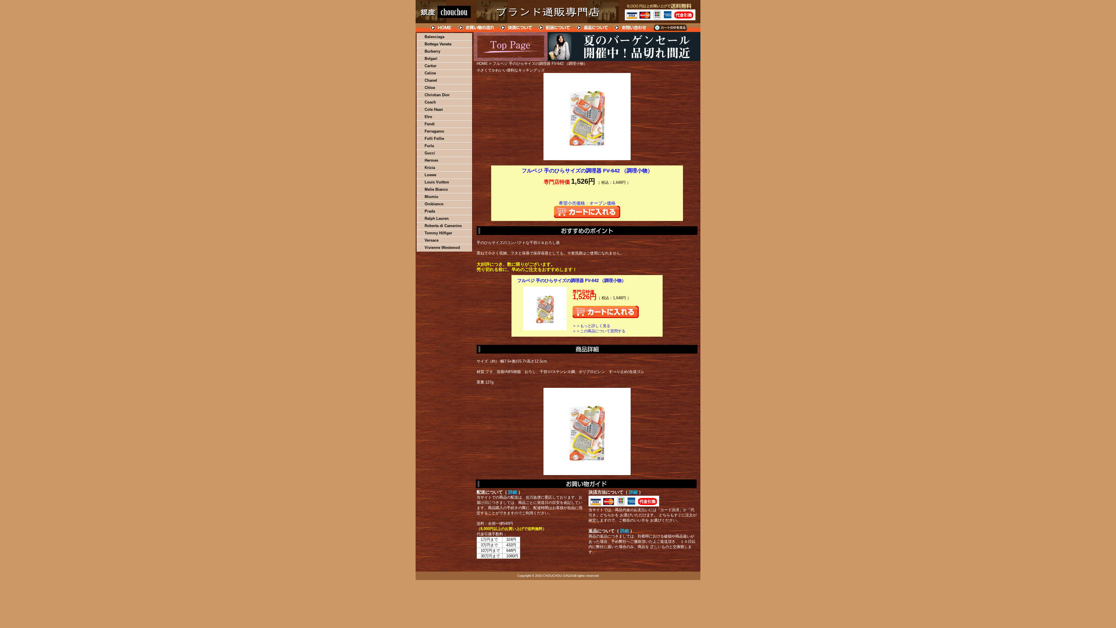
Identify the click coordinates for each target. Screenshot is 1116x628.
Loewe (430, 175)
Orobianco (434, 204)
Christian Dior (437, 95)
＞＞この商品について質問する (599, 331)
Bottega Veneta (438, 44)
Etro (428, 117)
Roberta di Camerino (443, 226)
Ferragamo (434, 131)
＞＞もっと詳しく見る (591, 326)
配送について (554, 27)
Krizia (430, 167)
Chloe (430, 87)
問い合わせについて (630, 27)
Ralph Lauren (437, 218)
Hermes (431, 160)
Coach (430, 102)
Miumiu (431, 197)
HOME (441, 27)
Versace (432, 240)
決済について (516, 27)
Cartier (431, 66)
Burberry (432, 51)
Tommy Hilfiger (438, 233)
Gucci (430, 153)
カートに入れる (587, 212)
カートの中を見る (670, 27)
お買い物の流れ (476, 27)
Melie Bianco (436, 189)
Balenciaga (434, 37)
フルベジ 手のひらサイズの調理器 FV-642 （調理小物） (571, 280)
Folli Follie (434, 138)
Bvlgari (431, 58)
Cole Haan (434, 109)
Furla (429, 146)
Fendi (430, 124)
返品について (592, 27)
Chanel (431, 80)
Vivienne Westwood (442, 247)
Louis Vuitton (437, 182)
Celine (430, 73)
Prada (430, 211)
